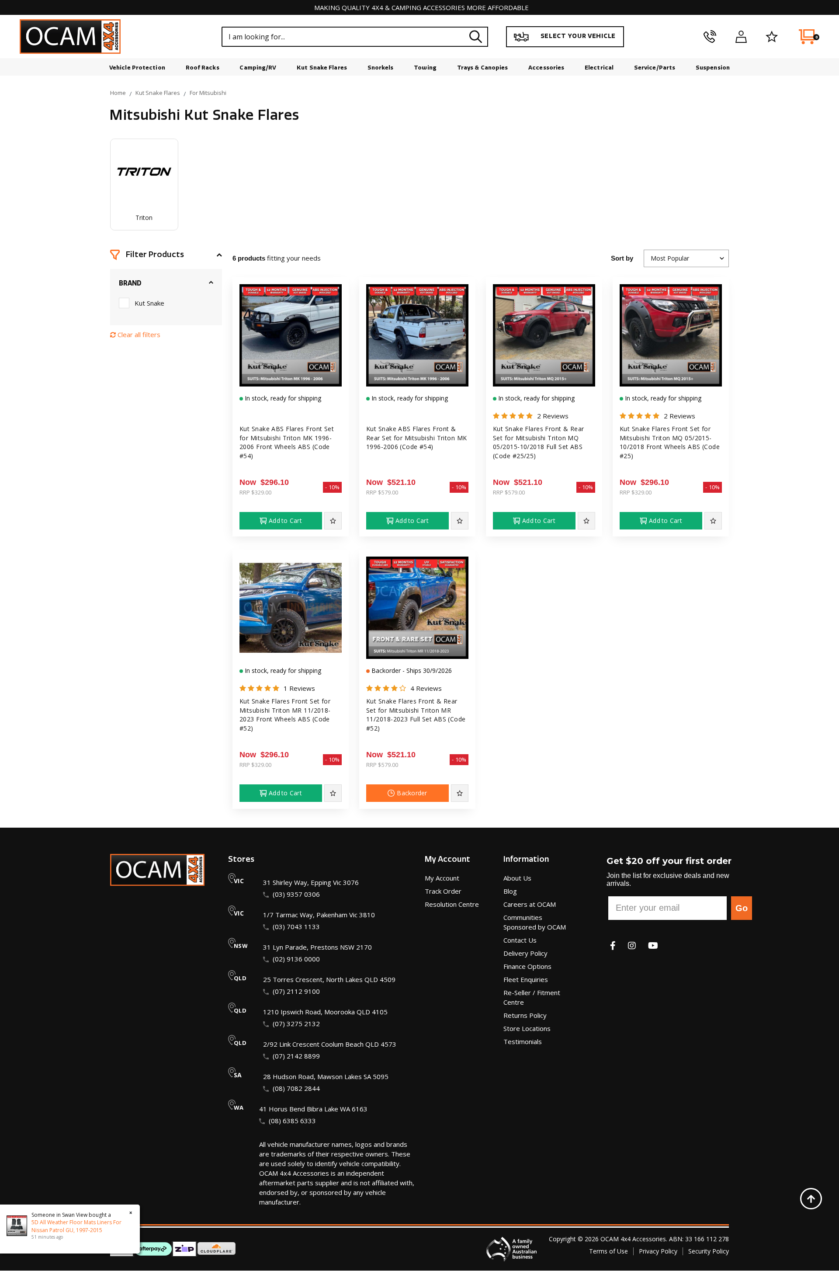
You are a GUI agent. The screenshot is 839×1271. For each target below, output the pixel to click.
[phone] (709, 36)
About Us (517, 878)
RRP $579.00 (382, 492)
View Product (290, 379)
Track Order (443, 891)
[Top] (811, 1199)
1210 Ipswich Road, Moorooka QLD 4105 (325, 1011)
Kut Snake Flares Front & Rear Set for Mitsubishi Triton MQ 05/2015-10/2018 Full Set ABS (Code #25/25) (538, 442)
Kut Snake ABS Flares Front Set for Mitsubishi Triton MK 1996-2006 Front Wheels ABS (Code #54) (286, 442)
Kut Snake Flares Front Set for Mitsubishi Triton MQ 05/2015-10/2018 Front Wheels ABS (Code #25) (670, 442)
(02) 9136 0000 (296, 958)
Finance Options (527, 966)
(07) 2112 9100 (296, 991)
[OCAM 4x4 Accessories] (70, 36)
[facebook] (613, 945)
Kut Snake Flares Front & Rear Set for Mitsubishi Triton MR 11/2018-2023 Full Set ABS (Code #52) (416, 714)
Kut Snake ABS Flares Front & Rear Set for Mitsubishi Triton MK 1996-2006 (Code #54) (416, 438)
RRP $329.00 (255, 492)
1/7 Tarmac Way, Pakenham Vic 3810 (319, 914)
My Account (442, 878)
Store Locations (527, 1028)
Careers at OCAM (529, 904)
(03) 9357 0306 (296, 894)
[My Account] (740, 36)
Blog (510, 891)
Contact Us (520, 940)
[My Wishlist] (771, 36)
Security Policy (708, 1251)
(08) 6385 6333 (292, 1120)
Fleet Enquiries (525, 979)
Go (741, 908)
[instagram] (632, 945)
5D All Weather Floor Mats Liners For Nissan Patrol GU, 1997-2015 (76, 1226)
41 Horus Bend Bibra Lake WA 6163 (313, 1108)
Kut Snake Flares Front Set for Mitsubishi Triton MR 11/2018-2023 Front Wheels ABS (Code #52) (285, 714)
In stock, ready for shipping (282, 398)
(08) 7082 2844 (296, 1088)
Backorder (412, 793)
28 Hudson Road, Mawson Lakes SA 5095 (325, 1076)
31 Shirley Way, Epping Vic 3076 (311, 882)
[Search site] (475, 36)
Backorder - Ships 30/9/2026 (411, 670)
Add (285, 520)
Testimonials (522, 1041)
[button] (166, 255)
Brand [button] (130, 283)
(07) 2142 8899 (296, 1056)
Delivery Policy (525, 953)
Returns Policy (525, 1015)
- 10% (332, 487)
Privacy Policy (658, 1251)
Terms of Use (608, 1251)
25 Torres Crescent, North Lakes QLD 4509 (329, 979)
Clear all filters (138, 334)
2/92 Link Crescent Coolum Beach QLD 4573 (329, 1044)
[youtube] (653, 945)
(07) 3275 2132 (296, 1023)
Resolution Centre (452, 904)
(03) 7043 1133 (296, 926)
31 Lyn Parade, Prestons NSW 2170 (317, 947)
